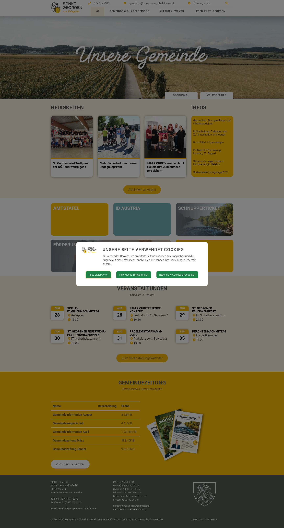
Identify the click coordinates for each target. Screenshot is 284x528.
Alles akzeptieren (98, 274)
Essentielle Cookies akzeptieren (177, 274)
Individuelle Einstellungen (133, 274)
